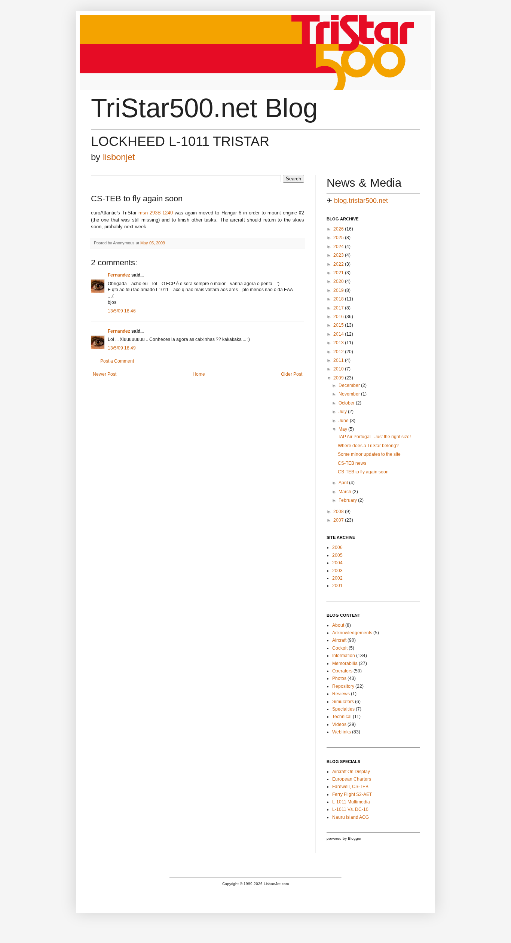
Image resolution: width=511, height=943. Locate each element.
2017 (339, 308)
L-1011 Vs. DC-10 (350, 809)
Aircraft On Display (351, 771)
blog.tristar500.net (361, 200)
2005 (337, 555)
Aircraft (339, 640)
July (343, 411)
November (350, 394)
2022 (339, 264)
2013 (339, 342)
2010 (339, 369)
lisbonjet (119, 157)
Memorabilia (345, 663)
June (344, 420)
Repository (343, 686)
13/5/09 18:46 (122, 311)
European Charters (351, 779)
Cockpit (340, 648)
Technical (342, 716)
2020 (339, 281)
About (338, 625)
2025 (339, 237)
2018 (339, 299)
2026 (339, 229)
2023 (339, 255)
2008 (339, 511)
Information (343, 655)
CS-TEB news (352, 463)
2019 (339, 290)
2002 (337, 578)
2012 (339, 351)
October (347, 403)
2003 (337, 570)
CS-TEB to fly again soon (363, 471)
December (350, 385)
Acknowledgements (352, 632)
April (344, 482)
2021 (339, 272)
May (343, 429)
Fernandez (119, 275)
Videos (339, 724)
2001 (337, 585)
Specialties (343, 709)
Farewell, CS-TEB (350, 786)
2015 (339, 325)
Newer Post (104, 374)
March (345, 491)
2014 (339, 334)
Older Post (291, 374)
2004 (337, 562)
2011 (339, 360)
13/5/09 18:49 (122, 348)
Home (199, 374)
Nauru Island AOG (350, 817)
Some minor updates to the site (369, 454)
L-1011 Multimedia (351, 802)
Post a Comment (117, 361)
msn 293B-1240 (155, 213)
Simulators (343, 701)
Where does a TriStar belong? (368, 445)
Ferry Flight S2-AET (352, 794)
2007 (339, 520)
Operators (342, 671)
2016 (339, 316)
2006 (337, 547)
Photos (339, 678)
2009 (339, 378)
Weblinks (341, 732)
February (348, 500)
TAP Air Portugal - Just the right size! (374, 436)
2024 (339, 246)
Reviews (341, 693)
